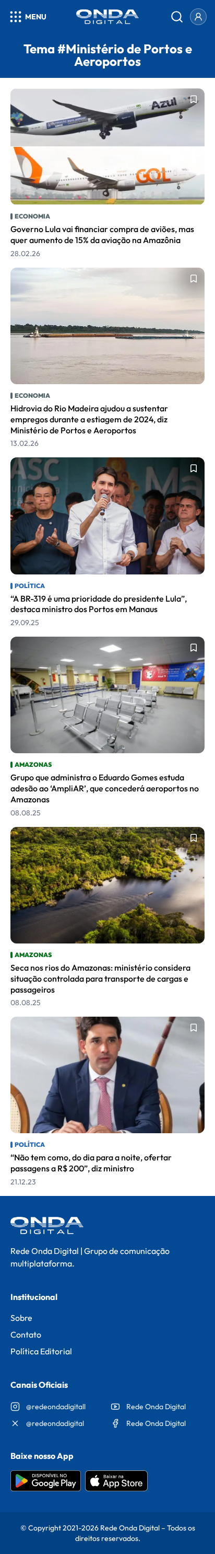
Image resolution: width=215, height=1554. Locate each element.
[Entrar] (198, 16)
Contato (25, 1334)
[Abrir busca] (177, 17)
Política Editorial (41, 1351)
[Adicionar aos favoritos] (194, 99)
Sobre (21, 1318)
